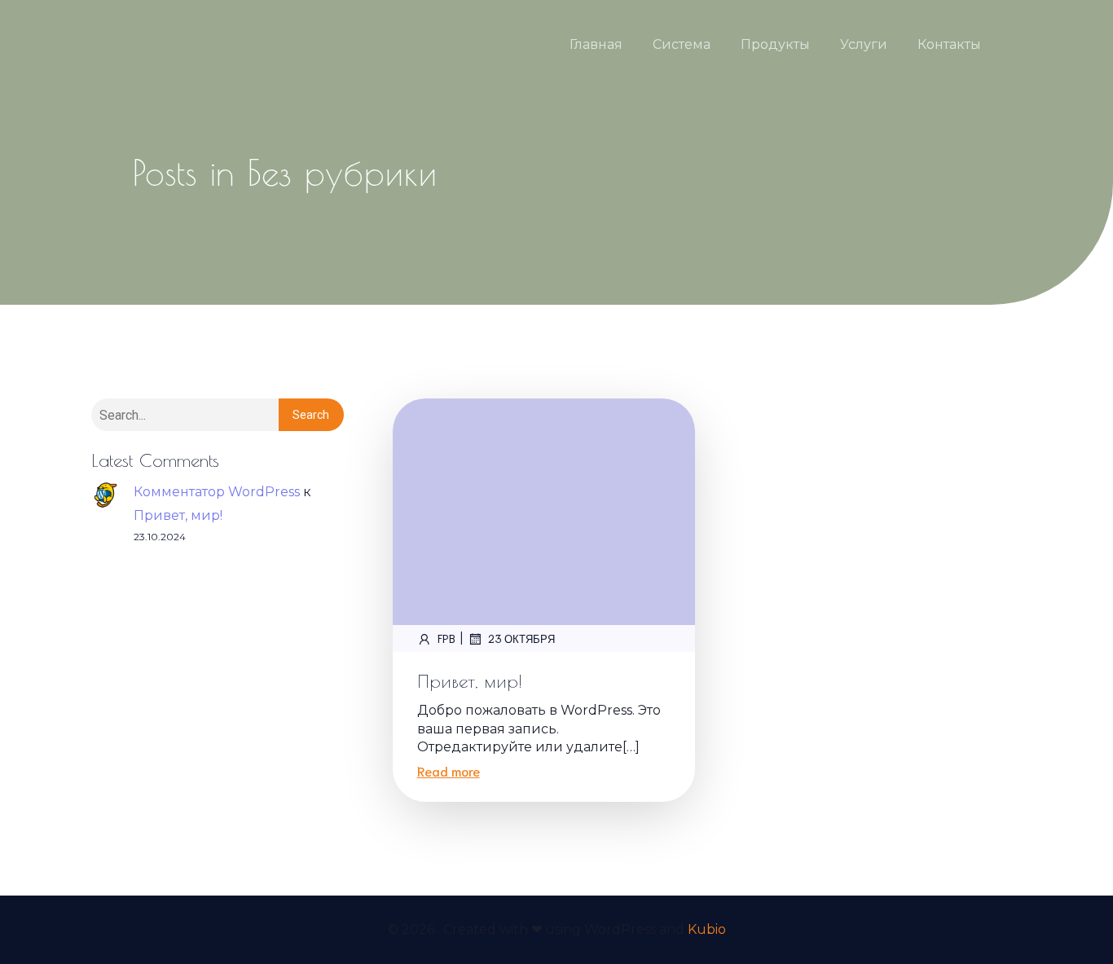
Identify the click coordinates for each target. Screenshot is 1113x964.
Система (681, 44)
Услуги (863, 44)
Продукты (775, 44)
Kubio (707, 929)
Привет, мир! (178, 515)
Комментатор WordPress (217, 492)
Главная (596, 44)
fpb (446, 638)
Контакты (949, 44)
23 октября (521, 638)
